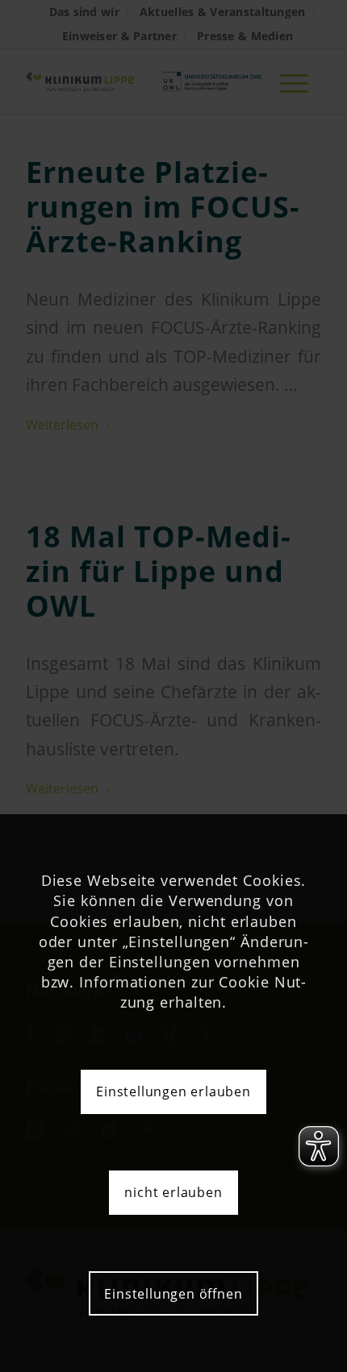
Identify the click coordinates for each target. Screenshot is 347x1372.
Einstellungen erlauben (173, 1091)
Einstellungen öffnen (173, 1294)
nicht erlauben (173, 1192)
